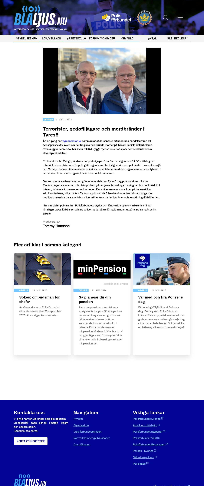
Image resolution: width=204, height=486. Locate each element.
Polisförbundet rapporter (147, 432)
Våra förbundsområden (87, 432)
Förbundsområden (102, 38)
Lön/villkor (51, 38)
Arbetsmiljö (76, 38)
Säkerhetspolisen (143, 457)
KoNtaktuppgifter (31, 441)
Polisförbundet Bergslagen (149, 444)
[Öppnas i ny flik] (127, 17)
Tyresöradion (70, 141)
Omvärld (127, 38)
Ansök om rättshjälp (145, 425)
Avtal (152, 38)
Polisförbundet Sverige (147, 419)
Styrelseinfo (26, 38)
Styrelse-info (81, 425)
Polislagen (139, 464)
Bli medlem (176, 38)
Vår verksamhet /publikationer (91, 438)
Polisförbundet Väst (145, 438)
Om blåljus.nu (81, 444)
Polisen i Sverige (143, 451)
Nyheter (78, 419)
